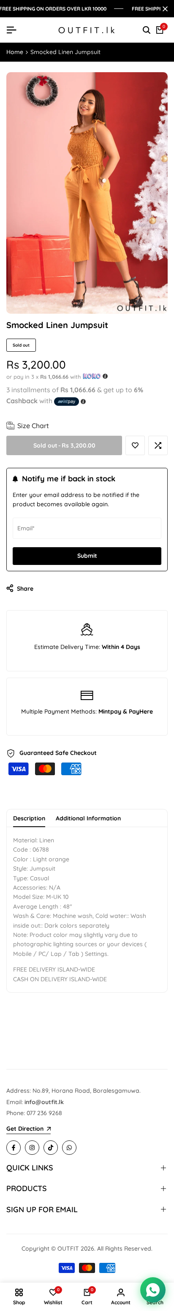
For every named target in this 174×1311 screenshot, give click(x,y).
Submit (87, 555)
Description (29, 818)
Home (14, 52)
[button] (135, 445)
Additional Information (88, 818)
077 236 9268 (44, 1113)
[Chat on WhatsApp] (153, 1290)
